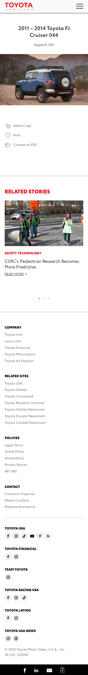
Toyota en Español (19, 360)
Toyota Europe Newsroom (25, 415)
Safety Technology (23, 253)
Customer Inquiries (20, 493)
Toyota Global (16, 389)
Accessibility (14, 457)
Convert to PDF (25, 144)
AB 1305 (11, 471)
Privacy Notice (16, 464)
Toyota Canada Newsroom (25, 422)
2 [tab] (44, 297)
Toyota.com (14, 334)
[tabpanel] (44, 240)
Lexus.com (13, 340)
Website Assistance (20, 506)
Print (16, 135)
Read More (14, 273)
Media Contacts (17, 500)
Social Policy (14, 451)
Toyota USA (13, 383)
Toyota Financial (17, 347)
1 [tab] (39, 297)
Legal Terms (14, 445)
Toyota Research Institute (24, 402)
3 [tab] (49, 297)
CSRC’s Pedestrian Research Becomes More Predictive (42, 263)
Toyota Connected (19, 396)
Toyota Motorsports (20, 354)
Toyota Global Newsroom (25, 409)
